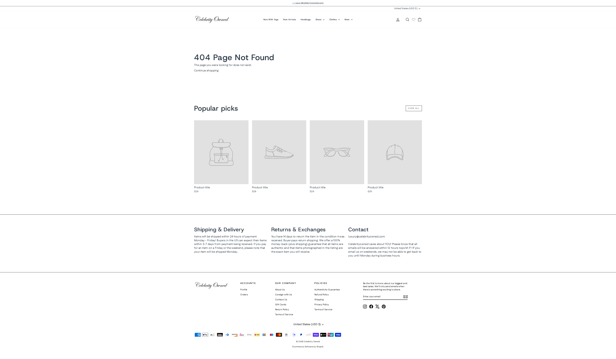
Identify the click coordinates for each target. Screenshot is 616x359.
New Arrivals (289, 19)
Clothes (333, 19)
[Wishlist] (413, 19)
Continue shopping (206, 71)
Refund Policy (321, 294)
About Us (280, 289)
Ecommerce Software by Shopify (307, 346)
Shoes (319, 19)
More (347, 19)
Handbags (306, 19)
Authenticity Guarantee (327, 289)
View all (413, 108)
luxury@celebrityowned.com (366, 237)
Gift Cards (280, 304)
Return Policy (282, 309)
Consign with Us (283, 294)
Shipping (319, 299)
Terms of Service (284, 314)
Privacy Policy (321, 304)
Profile (243, 289)
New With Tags (270, 19)
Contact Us (281, 299)
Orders (244, 294)
